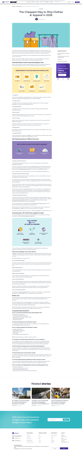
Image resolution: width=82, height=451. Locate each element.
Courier (40, 440)
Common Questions (54, 435)
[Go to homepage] (5, 2)
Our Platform (33, 1)
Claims (52, 438)
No (64, 0)
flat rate (30, 189)
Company (28, 1)
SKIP (39, 438)
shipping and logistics (23, 291)
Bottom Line (60, 59)
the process (38, 210)
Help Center (52, 440)
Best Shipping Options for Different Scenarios (63, 54)
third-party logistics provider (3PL (28, 216)
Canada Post (25, 189)
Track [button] (70, 1)
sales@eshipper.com (64, 439)
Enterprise (56, 1)
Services (41, 1)
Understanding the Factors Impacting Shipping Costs (62, 51)
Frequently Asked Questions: (62, 61)
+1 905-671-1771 (17, 438)
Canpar (33, 180)
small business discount (23, 169)
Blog (39, 435)
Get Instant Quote (13, 2)
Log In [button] (73, 1)
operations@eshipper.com (65, 441)
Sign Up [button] (77, 1)
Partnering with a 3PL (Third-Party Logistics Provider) (63, 57)
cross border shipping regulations (18, 200)
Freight (40, 441)
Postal (40, 436)
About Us (28, 435)
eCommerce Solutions (30, 441)
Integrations (53, 441)
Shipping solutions (19, 6)
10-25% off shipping (34, 166)
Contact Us (52, 436)
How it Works (29, 438)
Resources (51, 1)
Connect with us (61, 74)
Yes (63, 0)
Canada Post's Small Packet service (38, 203)
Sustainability (46, 1)
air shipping (28, 135)
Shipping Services (29, 440)
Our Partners (29, 436)
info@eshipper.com (18, 440)
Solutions (37, 1)
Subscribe (65, 419)
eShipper (14, 253)
